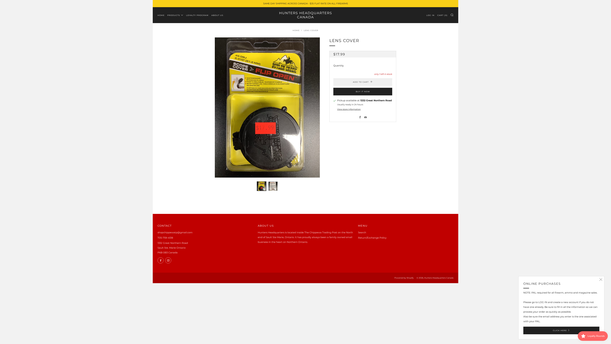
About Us (217, 15)
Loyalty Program (197, 15)
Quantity (338, 65)
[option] (267, 107)
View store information (349, 109)
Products (173, 15)
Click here (560, 330)
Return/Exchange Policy (372, 237)
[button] (261, 186)
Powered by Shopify (404, 278)
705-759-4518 (165, 237)
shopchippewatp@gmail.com (175, 232)
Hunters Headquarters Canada (305, 15)
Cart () (442, 15)
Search (362, 232)
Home (161, 15)
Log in (430, 15)
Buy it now (363, 91)
